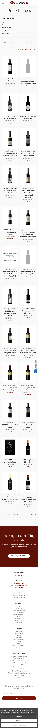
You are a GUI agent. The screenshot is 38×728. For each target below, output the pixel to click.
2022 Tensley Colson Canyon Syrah (10, 313)
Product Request (19, 608)
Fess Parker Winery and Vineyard (19, 673)
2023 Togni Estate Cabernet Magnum (10, 389)
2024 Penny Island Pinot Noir (28, 461)
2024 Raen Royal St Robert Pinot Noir (10, 154)
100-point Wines (19, 639)
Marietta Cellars (19, 675)
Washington (6, 33)
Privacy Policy (19, 620)
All (3, 22)
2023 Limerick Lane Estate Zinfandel (28, 154)
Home (19, 606)
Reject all (19, 721)
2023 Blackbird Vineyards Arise (10, 352)
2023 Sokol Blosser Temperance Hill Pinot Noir (28, 311)
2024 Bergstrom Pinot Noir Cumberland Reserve (28, 194)
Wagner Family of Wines (19, 657)
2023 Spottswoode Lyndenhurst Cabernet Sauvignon (28, 234)
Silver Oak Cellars (19, 667)
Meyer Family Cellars (19, 671)
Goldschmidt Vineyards (19, 663)
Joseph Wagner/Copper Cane (19, 661)
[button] (19, 42)
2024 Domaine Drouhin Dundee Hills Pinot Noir (28, 499)
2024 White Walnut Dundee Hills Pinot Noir (10, 190)
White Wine (19, 633)
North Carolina (6, 28)
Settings (19, 716)
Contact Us (19, 616)
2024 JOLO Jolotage (10, 499)
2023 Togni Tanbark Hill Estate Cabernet (28, 352)
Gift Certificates (19, 612)
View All (19, 677)
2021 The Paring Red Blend (10, 426)
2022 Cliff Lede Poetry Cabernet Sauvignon (10, 232)
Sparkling (19, 637)
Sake (19, 644)
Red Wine (19, 631)
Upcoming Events (19, 610)
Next (32, 514)
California (5, 25)
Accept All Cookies (19, 725)
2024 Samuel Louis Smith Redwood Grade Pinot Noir (10, 274)
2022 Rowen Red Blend (28, 426)
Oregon (4, 30)
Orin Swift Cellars (19, 659)
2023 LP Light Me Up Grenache (28, 117)
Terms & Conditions (19, 618)
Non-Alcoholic (19, 648)
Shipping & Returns (19, 614)
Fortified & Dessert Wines (19, 646)
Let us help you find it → (19, 556)
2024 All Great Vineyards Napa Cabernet (10, 462)
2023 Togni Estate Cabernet (28, 389)
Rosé (19, 635)
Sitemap (19, 622)
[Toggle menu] (2, 2)
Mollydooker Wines (19, 665)
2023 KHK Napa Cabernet (10, 80)
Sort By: (19, 49)
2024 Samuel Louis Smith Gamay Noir (28, 273)
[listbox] (29, 49)
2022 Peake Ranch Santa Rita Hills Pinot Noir (28, 83)
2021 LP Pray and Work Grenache (10, 117)
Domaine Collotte (19, 669)
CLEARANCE (19, 641)
